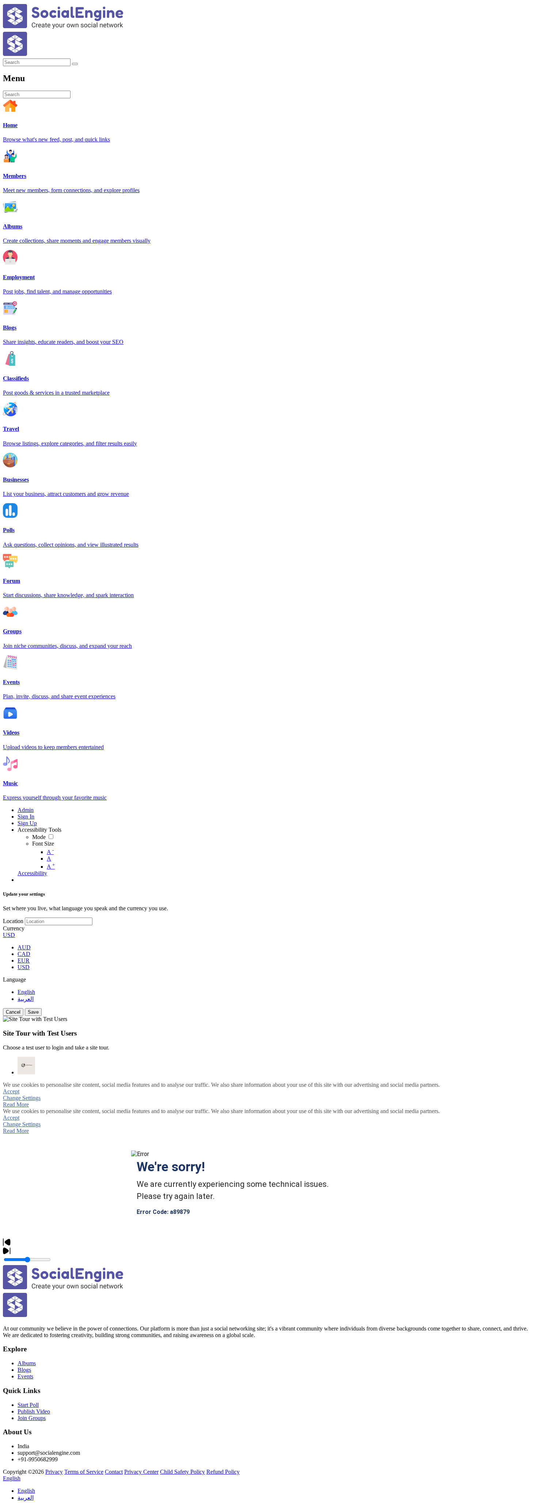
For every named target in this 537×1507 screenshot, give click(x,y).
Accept (11, 1091)
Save (33, 1012)
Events (25, 1376)
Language (14, 979)
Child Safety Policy (182, 1472)
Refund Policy (223, 1472)
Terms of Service (83, 1472)
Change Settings (22, 1098)
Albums (27, 1363)
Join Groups (32, 1418)
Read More (16, 1104)
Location (13, 921)
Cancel (13, 1012)
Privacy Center (141, 1472)
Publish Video (34, 1411)
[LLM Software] (26, 1065)
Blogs (24, 1370)
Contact (114, 1472)
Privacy (54, 1472)
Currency (13, 928)
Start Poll (28, 1405)
